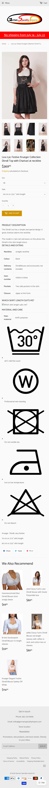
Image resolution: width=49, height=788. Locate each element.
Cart (45, 3)
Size (3, 178)
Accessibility (20, 761)
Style (3, 189)
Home (4, 44)
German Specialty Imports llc (25, 773)
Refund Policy (24, 758)
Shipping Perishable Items (35, 761)
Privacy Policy (35, 758)
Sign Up (42, 746)
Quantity (5, 201)
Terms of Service (8, 761)
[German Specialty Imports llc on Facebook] (44, 766)
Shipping (5, 171)
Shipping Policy (12, 758)
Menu (7, 3)
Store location (24, 727)
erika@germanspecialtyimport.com (27, 721)
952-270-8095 (27, 716)
